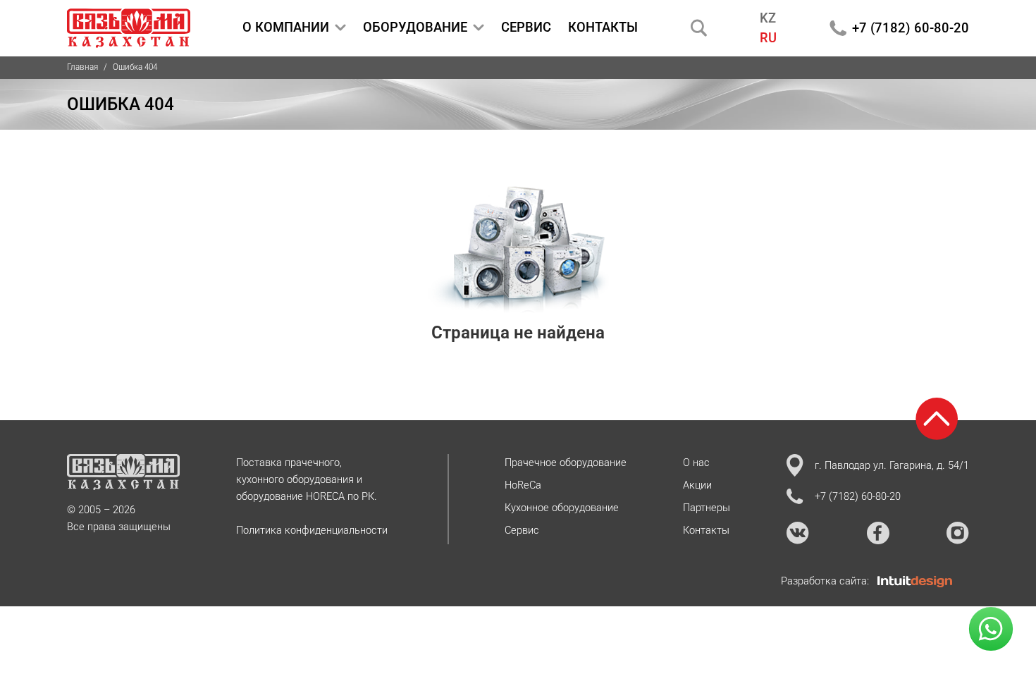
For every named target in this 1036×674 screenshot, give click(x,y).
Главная (82, 67)
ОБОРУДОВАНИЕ (415, 27)
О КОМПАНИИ (285, 27)
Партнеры (706, 507)
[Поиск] (699, 28)
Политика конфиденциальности (312, 530)
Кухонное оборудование (562, 507)
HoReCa (523, 485)
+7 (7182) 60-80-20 (910, 28)
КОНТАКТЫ (603, 27)
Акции (697, 485)
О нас (696, 462)
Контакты (706, 530)
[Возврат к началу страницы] (936, 419)
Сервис (522, 530)
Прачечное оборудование (566, 462)
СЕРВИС (526, 27)
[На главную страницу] (128, 28)
